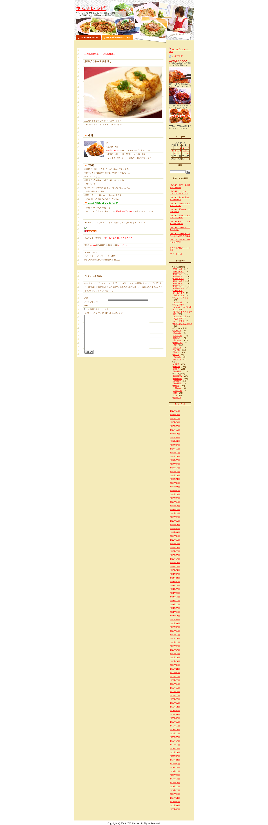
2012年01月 (175, 570)
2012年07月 (175, 547)
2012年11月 (175, 532)
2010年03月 (175, 654)
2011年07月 (175, 593)
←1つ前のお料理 (91, 54)
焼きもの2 (177, 335)
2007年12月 (175, 756)
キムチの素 (178, 302)
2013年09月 (175, 494)
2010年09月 (175, 631)
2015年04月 (175, 422)
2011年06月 (175, 597)
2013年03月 (175, 517)
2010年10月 (175, 627)
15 (180, 153)
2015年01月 (175, 434)
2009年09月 (175, 676)
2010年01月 (175, 661)
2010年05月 (175, 646)
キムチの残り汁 (179, 316)
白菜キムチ (178, 274)
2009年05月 (175, 692)
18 (188, 153)
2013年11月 (175, 487)
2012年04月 (175, 559)
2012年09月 (175, 540)
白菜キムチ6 (178, 288)
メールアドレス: (91, 302)
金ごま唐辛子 (178, 321)
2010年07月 (175, 638)
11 (188, 151)
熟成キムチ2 (178, 271)
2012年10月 (175, 536)
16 (183, 153)
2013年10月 (175, 491)
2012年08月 (175, 544)
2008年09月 (175, 722)
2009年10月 (175, 673)
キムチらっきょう (180, 298)
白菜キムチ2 (178, 279)
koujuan (93, 245)
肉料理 (176, 364)
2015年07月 (175, 411)
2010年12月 (175, 619)
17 (185, 153)
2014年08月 (175, 453)
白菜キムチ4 (178, 283)
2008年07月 (175, 729)
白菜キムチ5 (178, 286)
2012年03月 (175, 563)
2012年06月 (175, 551)
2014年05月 (175, 464)
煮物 (175, 345)
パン (175, 395)
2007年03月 (175, 790)
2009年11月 (175, 669)
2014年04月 (175, 468)
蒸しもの (177, 359)
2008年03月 (175, 745)
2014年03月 (175, 472)
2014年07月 (175, 456)
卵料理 (176, 386)
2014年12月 (175, 437)
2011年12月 (175, 574)
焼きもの (128, 238)
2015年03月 (175, 426)
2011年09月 (175, 585)
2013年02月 (175, 521)
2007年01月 (175, 798)
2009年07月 (175, 684)
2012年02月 (175, 566)
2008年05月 (175, 737)
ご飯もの (177, 388)
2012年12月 (175, 529)
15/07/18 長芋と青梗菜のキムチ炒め (180, 186)
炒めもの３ (178, 343)
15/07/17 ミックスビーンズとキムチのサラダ (180, 192)
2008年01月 (175, 752)
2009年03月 (175, 699)
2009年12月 (175, 665)
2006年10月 (175, 809)
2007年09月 (175, 767)
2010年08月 (175, 635)
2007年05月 (175, 783)
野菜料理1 (177, 371)
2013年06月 (175, 506)
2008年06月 (175, 733)
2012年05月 (175, 555)
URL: (86, 305)
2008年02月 (175, 748)
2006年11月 (175, 805)
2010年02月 (175, 657)
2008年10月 (175, 718)
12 (172, 153)
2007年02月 (175, 794)
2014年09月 (175, 449)
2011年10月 (175, 582)
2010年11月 (175, 623)
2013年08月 (175, 498)
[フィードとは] (176, 254)
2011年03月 (175, 608)
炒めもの (177, 338)
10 (185, 151)
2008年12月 (175, 711)
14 (177, 153)
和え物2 (176, 350)
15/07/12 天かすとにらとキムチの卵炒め (180, 222)
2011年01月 (175, 616)
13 (175, 153)
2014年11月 (175, 441)
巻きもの (177, 357)
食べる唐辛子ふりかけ (182, 324)
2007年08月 (175, 771)
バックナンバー (180, 404)
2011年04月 (175, 604)
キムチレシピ (91, 8)
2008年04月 (175, 741)
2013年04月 (175, 513)
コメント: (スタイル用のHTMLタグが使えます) (103, 313)
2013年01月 (175, 525)
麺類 (175, 393)
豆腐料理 (177, 381)
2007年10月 (175, 764)
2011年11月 (175, 578)
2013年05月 (175, 510)
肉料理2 (176, 367)
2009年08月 (175, 680)
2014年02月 (175, 475)
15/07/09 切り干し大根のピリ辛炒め (180, 240)
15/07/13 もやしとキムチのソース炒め (180, 216)
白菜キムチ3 (178, 281)
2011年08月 (175, 589)
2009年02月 (175, 703)
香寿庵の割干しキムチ (125, 211)
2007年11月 (175, 760)
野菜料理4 (177, 379)
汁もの (176, 352)
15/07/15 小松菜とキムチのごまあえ (180, 204)
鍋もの (176, 355)
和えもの (120, 238)
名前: (86, 298)
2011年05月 (175, 600)
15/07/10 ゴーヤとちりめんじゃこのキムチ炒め (180, 235)
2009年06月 (175, 688)
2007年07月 (175, 775)
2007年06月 (175, 779)
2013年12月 (175, 483)
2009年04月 (175, 695)
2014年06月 (175, 460)
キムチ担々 (178, 319)
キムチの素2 (178, 305)
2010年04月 (175, 650)
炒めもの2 (177, 340)
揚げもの (177, 331)
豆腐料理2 (177, 383)
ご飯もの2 (177, 390)
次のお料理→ (109, 54)
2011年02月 (175, 612)
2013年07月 (175, 502)
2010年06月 (175, 642)
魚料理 (176, 369)
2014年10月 (175, 445)
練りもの (177, 398)
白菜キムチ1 (178, 276)
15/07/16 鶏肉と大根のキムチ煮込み (180, 198)
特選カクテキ (178, 295)
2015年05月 (175, 418)
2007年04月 (175, 786)
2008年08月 (175, 726)
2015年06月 (175, 415)
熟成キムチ (178, 269)
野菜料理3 (177, 376)
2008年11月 (175, 714)
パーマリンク (123, 245)
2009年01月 (175, 707)
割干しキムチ (113, 150)
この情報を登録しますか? (97, 309)
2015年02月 (175, 430)
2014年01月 (175, 479)
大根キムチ (178, 291)
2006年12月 (175, 802)
